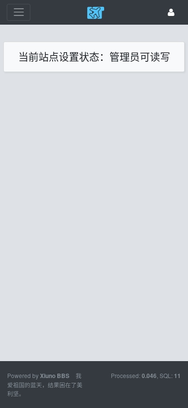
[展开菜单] (18, 12)
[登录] (171, 12)
